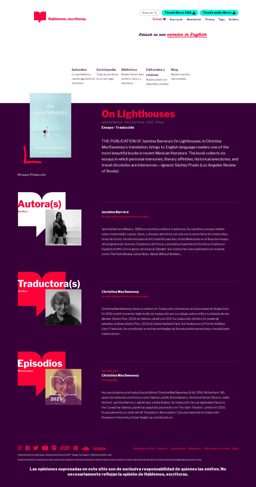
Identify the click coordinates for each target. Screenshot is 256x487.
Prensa (209, 19)
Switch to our (173, 34)
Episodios (83, 76)
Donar (157, 19)
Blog (180, 74)
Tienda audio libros (217, 12)
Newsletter (194, 19)
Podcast (162, 448)
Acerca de (176, 19)
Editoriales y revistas (157, 76)
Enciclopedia (107, 74)
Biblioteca (132, 76)
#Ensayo (23, 174)
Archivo (233, 19)
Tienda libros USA (178, 12)
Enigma (85, 455)
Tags (221, 19)
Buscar (147, 13)
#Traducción (38, 174)
